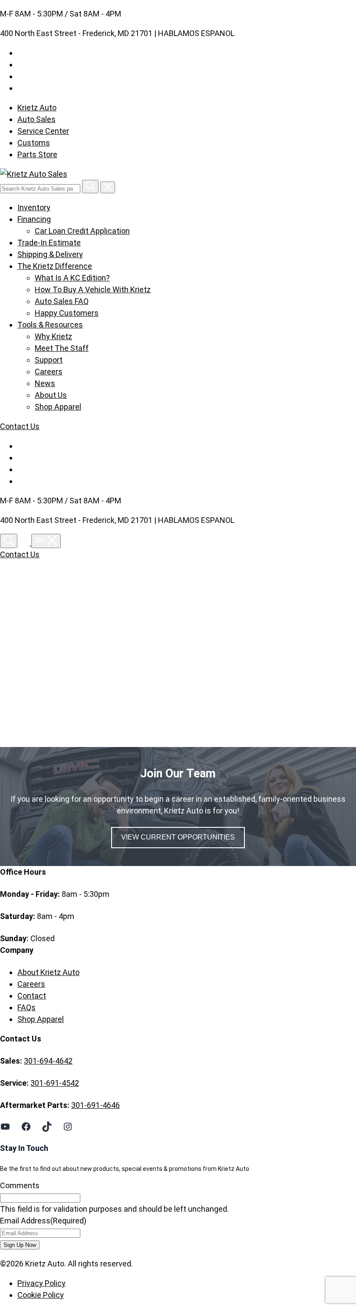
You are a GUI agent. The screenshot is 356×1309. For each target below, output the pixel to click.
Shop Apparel (58, 406)
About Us (51, 395)
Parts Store (37, 154)
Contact (31, 995)
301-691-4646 (95, 1105)
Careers (49, 371)
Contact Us (20, 426)
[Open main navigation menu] (46, 541)
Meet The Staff (62, 348)
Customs (33, 142)
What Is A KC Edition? (72, 277)
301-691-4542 (54, 1083)
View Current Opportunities (178, 837)
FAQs (26, 1007)
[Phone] (25, 542)
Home (35, 655)
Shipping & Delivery (50, 254)
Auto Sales (36, 119)
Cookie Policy (40, 1294)
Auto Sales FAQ (62, 301)
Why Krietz (53, 336)
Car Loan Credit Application (82, 230)
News (45, 383)
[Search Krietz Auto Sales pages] (90, 186)
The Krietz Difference (54, 266)
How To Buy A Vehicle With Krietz (93, 289)
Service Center (43, 131)
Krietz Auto (36, 107)
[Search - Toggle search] (8, 541)
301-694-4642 (48, 1060)
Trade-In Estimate (49, 242)
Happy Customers (67, 312)
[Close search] (107, 187)
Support (49, 359)
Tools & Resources (50, 324)
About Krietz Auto (48, 972)
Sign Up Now (19, 1245)
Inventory (33, 207)
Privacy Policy (41, 1283)
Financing (34, 219)
